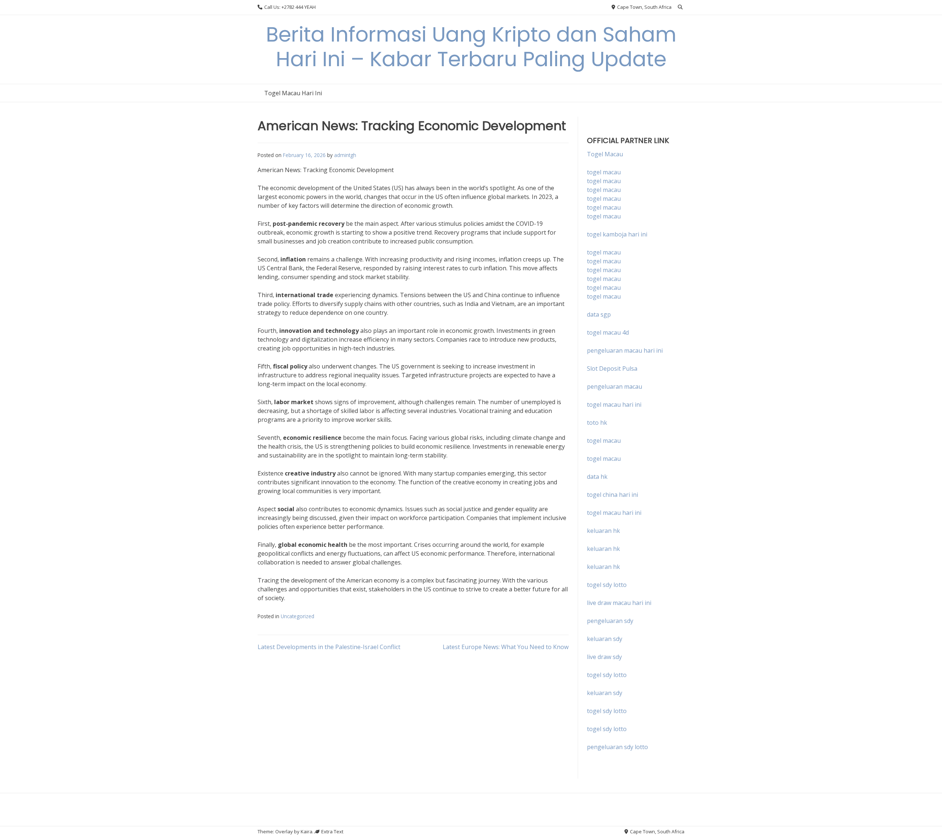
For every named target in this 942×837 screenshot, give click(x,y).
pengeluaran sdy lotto (617, 747)
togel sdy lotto (607, 675)
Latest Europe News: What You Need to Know (506, 647)
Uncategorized (297, 616)
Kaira (306, 831)
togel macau (604, 181)
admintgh (345, 155)
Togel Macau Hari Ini (293, 93)
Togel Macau (605, 154)
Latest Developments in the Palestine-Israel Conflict (329, 647)
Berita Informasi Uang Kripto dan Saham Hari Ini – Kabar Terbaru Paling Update (471, 47)
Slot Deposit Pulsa (612, 368)
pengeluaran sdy (610, 621)
